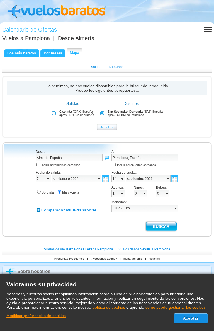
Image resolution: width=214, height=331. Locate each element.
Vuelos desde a (78, 249)
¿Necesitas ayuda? (104, 258)
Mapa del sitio (132, 258)
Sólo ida (48, 192)
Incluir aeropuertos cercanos (60, 164)
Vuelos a (26, 38)
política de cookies (109, 307)
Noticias (154, 258)
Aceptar (191, 318)
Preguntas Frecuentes (69, 258)
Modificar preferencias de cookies (36, 315)
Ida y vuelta (70, 192)
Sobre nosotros (33, 271)
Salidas (96, 67)
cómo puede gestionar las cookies (175, 307)
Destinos (116, 67)
